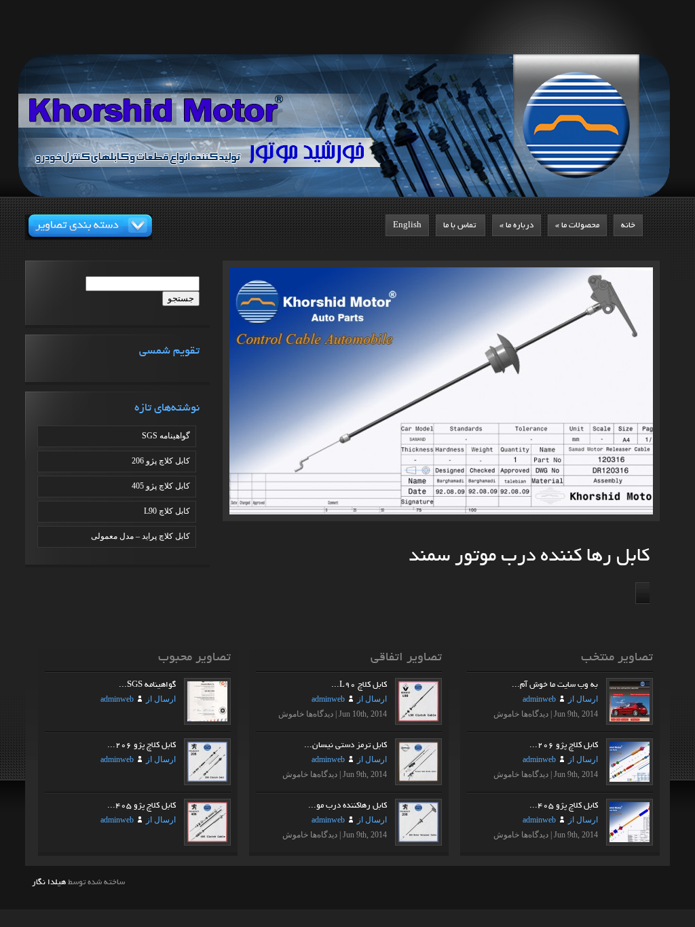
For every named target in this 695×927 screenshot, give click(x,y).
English (407, 225)
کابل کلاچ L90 (167, 511)
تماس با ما (460, 225)
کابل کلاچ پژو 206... (563, 745)
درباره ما (516, 225)
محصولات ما (577, 225)
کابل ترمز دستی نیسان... (345, 745)
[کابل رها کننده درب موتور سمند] (539, 394)
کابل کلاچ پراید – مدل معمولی (140, 536)
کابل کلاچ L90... (359, 685)
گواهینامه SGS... (147, 685)
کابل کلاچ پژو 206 (161, 461)
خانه (628, 225)
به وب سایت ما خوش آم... (555, 685)
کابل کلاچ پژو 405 (161, 486)
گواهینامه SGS (166, 435)
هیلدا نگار (49, 882)
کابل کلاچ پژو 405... (563, 805)
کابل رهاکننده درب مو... (347, 805)
